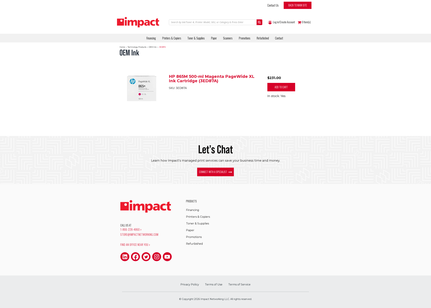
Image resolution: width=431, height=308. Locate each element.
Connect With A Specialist (213, 172)
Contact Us (273, 5)
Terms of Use (213, 284)
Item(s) (306, 22)
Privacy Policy (189, 284)
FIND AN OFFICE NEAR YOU (134, 245)
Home (122, 47)
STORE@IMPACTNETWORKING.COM (139, 235)
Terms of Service (239, 284)
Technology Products (136, 47)
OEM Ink (153, 47)
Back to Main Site (297, 5)
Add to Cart (281, 87)
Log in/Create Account (284, 22)
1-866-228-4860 (130, 229)
